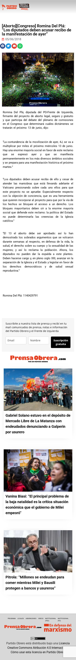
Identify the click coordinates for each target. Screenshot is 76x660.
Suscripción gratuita (60, 342)
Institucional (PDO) (50, 620)
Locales (21, 618)
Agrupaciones (31, 618)
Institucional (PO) (63, 620)
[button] (2, 46)
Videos (40, 618)
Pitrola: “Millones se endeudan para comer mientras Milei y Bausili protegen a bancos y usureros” (35, 582)
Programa (12, 618)
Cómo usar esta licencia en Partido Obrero (38, 652)
